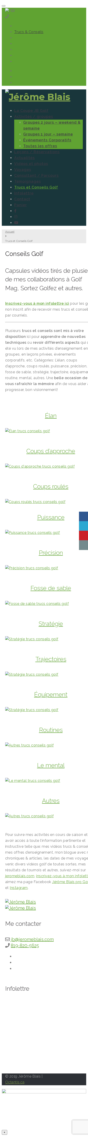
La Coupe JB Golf (31, 110)
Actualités (23, 26)
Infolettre (22, 38)
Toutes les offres (40, 146)
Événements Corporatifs (47, 140)
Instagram (19, 888)
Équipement (50, 694)
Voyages (22, 169)
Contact (21, 55)
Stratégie (51, 623)
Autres (51, 800)
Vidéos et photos (31, 164)
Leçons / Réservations (37, 152)
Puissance (51, 517)
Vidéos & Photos (29, 44)
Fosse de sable (50, 588)
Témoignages (26, 49)
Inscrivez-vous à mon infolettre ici (37, 303)
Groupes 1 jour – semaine (48, 134)
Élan (51, 415)
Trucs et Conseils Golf (36, 187)
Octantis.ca (14, 1082)
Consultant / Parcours (36, 175)
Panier (20, 205)
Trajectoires (50, 659)
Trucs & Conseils (29, 32)
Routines (51, 729)
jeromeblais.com (19, 876)
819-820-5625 (22, 16)
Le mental (51, 765)
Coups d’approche (50, 450)
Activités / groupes (33, 116)
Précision (51, 552)
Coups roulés (50, 486)
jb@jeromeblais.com (33, 10)
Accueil (9, 231)
